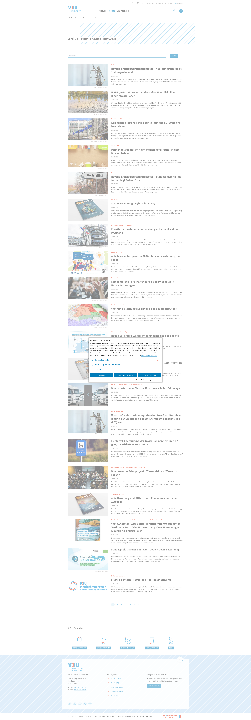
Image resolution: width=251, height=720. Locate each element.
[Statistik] (92, 370)
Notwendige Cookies (102, 360)
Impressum (157, 380)
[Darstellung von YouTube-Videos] (92, 365)
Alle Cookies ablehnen (125, 375)
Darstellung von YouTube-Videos (107, 365)
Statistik (98, 370)
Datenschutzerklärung (149, 355)
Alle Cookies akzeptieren (149, 375)
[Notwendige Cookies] (92, 360)
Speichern (101, 375)
